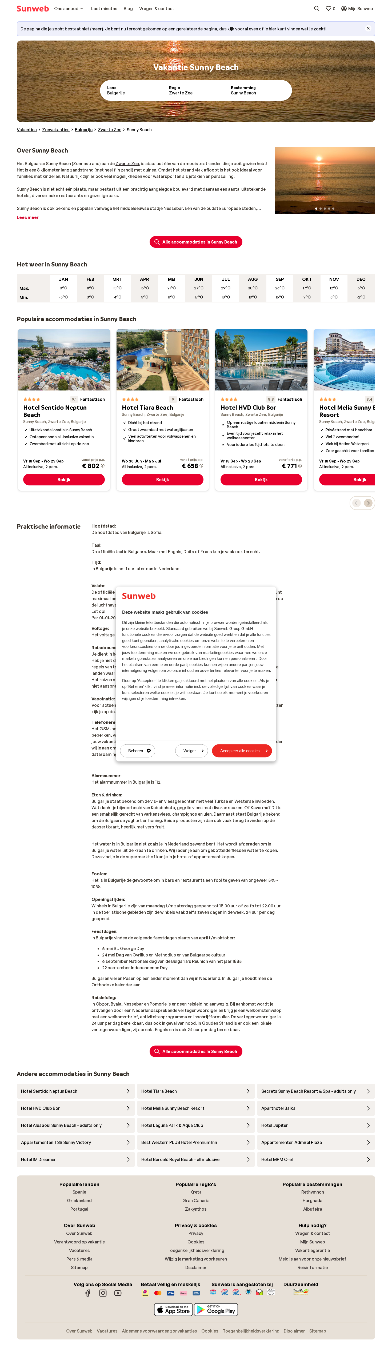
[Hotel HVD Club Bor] (261, 410)
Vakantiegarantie (312, 1250)
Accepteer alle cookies (240, 750)
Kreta (196, 1192)
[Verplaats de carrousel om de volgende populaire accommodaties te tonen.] (368, 503)
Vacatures (79, 1250)
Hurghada (312, 1200)
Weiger (189, 750)
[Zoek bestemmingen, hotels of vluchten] (316, 8)
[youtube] (118, 1295)
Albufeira (312, 1209)
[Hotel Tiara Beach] (163, 410)
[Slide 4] (329, 209)
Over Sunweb (79, 1233)
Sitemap (79, 1267)
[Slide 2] (320, 209)
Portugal (79, 1209)
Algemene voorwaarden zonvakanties (159, 1331)
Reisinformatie (313, 1267)
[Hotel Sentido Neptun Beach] (64, 410)
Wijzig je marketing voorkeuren (196, 1259)
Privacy (196, 1233)
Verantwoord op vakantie (79, 1242)
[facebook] (88, 1295)
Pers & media (79, 1259)
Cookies (196, 1242)
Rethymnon (312, 1192)
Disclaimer (196, 1267)
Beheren (135, 750)
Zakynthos (196, 1209)
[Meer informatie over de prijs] (103, 466)
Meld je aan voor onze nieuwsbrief (312, 1259)
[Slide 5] (333, 209)
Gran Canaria (196, 1200)
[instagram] (103, 1295)
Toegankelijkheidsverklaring (195, 1250)
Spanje (79, 1192)
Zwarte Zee (127, 163)
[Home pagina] (33, 8)
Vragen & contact (312, 1233)
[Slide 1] (316, 209)
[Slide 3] (325, 209)
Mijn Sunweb (312, 1242)
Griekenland (79, 1200)
